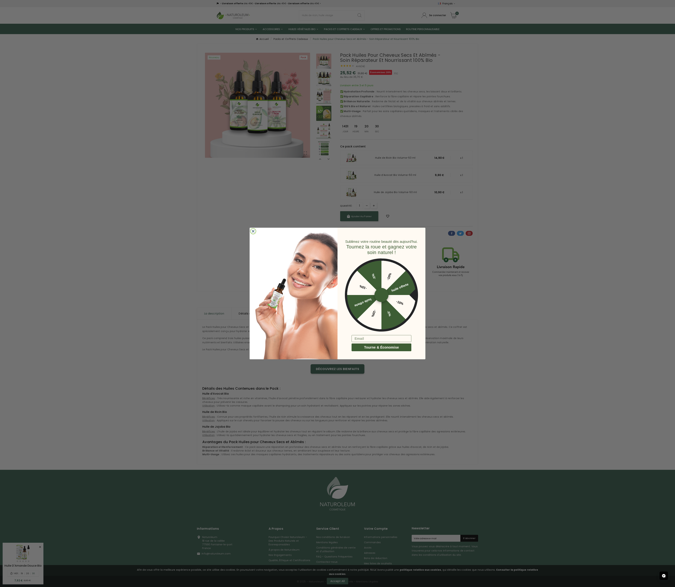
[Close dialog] (253, 231)
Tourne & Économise (381, 347)
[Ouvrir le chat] (664, 576)
